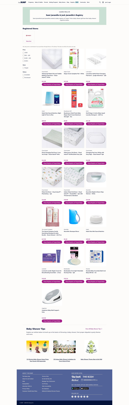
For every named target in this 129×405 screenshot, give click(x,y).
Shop (68, 2)
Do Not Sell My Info (47, 378)
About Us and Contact (27, 378)
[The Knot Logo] (76, 377)
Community (83, 2)
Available (27, 75)
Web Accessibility (46, 386)
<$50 (25, 52)
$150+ (26, 61)
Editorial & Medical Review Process (51, 391)
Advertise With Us (27, 386)
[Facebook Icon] (72, 397)
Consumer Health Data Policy (29, 391)
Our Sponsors (45, 388)
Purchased (27, 77)
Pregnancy (31, 2)
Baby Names (62, 2)
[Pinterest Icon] (81, 397)
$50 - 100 (27, 55)
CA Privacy (45, 383)
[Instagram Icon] (78, 397)
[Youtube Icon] (84, 397)
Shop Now (28, 41)
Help (23, 381)
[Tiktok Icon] (75, 397)
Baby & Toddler (39, 2)
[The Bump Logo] (22, 2)
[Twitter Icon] (87, 397)
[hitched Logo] (75, 379)
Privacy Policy (25, 388)
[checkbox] (23, 52)
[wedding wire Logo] (89, 379)
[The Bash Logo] (88, 377)
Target (26, 68)
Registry (72, 2)
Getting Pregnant (53, 2)
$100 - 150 (27, 58)
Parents (46, 2)
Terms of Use (45, 376)
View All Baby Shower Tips (93, 329)
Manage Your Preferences (48, 381)
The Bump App (26, 376)
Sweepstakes (25, 383)
